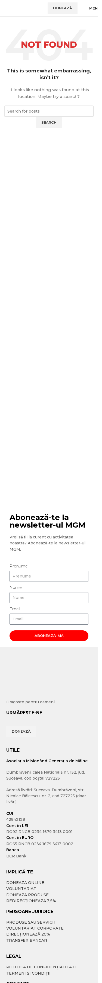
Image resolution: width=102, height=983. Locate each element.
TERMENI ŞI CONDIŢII (28, 973)
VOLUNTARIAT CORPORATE (35, 928)
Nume (16, 587)
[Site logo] (23, 7)
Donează (62, 8)
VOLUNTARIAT (21, 888)
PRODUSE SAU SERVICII (30, 922)
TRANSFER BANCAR (26, 940)
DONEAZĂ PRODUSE (27, 894)
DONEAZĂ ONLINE (25, 882)
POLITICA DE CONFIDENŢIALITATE (41, 967)
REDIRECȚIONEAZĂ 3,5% (31, 900)
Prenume (19, 566)
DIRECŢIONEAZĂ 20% (28, 934)
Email (15, 609)
